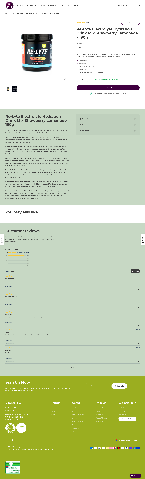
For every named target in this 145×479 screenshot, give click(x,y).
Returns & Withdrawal (127, 419)
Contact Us (122, 408)
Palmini (52, 415)
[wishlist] (135, 5)
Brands (33, 5)
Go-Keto (53, 408)
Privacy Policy (100, 415)
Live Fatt (53, 411)
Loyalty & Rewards (78, 421)
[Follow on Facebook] (7, 440)
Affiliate (74, 432)
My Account (122, 411)
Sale (26, 5)
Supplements (67, 5)
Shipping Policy (101, 411)
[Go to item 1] (8, 89)
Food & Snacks (54, 5)
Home (7, 13)
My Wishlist (122, 415)
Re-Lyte (13, 13)
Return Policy (100, 408)
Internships (75, 428)
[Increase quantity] (85, 80)
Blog (76, 5)
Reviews (74, 418)
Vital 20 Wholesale (78, 415)
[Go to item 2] (14, 89)
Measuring (42, 5)
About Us (75, 408)
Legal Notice (100, 421)
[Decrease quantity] (79, 80)
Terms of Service (101, 418)
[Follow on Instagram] (12, 440)
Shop (19, 5)
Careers (74, 425)
